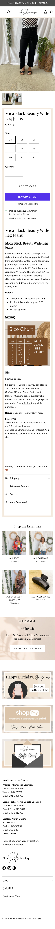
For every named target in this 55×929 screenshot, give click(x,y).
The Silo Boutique (16, 918)
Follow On (39, 635)
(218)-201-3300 (11, 795)
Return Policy (30, 412)
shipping (26, 403)
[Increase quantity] (20, 173)
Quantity (9, 166)
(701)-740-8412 (11, 812)
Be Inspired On (27, 638)
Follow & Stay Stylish (27, 648)
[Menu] (3, 12)
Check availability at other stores (22, 218)
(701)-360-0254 (11, 829)
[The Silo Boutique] (27, 12)
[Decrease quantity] (8, 173)
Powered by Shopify (33, 918)
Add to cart (27, 186)
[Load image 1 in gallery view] (27, 54)
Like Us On (16, 635)
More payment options (27, 204)
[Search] (10, 12)
